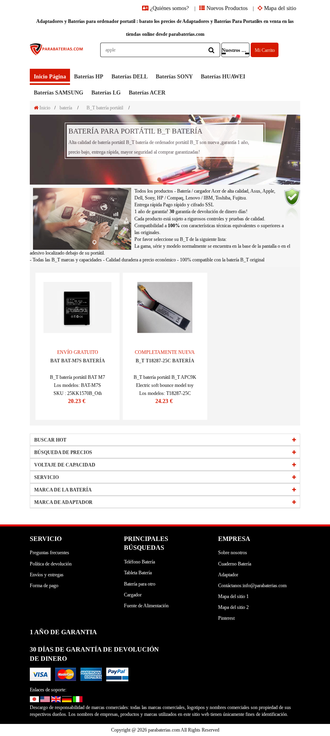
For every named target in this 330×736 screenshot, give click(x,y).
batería (66, 108)
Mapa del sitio (279, 8)
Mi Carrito (265, 50)
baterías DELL (129, 77)
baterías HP (88, 77)
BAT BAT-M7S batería (77, 361)
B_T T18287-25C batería (165, 361)
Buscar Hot (50, 440)
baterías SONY (174, 77)
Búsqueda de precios (63, 452)
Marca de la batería (63, 490)
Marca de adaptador (63, 502)
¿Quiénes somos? (169, 8)
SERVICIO (46, 477)
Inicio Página (50, 77)
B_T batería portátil (105, 108)
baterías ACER (147, 93)
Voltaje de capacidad (64, 465)
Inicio (44, 108)
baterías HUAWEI (223, 77)
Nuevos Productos (226, 8)
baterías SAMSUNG (58, 93)
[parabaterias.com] (57, 56)
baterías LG (106, 93)
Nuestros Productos (236, 50)
